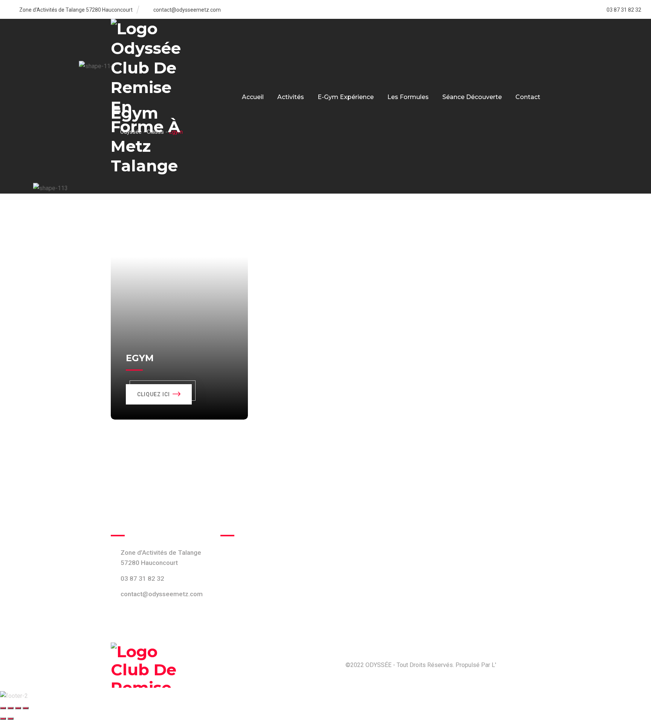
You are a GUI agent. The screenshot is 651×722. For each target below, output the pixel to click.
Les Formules (408, 97)
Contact (527, 97)
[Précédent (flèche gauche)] (3, 718)
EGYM (140, 358)
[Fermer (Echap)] (26, 708)
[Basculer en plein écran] (11, 708)
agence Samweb (518, 665)
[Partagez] (18, 708)
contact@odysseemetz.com (187, 10)
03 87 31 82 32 (142, 578)
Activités (290, 97)
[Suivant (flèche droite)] (11, 718)
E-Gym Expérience (346, 97)
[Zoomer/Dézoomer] (3, 708)
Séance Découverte (472, 97)
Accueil (253, 97)
